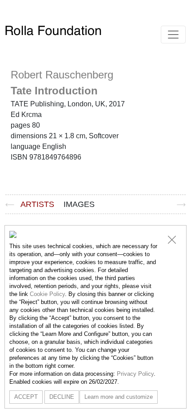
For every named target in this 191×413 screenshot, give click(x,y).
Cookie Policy (47, 294)
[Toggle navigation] (173, 34)
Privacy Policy (135, 373)
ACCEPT (26, 397)
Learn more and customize (118, 397)
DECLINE (61, 397)
